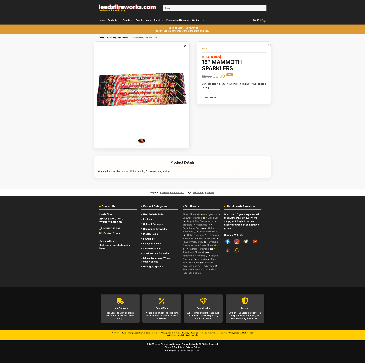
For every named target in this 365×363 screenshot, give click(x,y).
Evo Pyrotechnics (194, 241)
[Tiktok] (227, 250)
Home (101, 38)
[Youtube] (255, 242)
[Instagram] (236, 242)
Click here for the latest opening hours (115, 246)
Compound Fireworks (155, 229)
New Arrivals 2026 (153, 214)
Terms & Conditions (174, 347)
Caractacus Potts (192, 228)
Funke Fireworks (209, 245)
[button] (259, 20)
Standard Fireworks (193, 269)
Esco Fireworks (207, 238)
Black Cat (213, 217)
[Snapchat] (236, 250)
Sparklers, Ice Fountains (118, 38)
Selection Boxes (152, 243)
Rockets (147, 219)
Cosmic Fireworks (208, 231)
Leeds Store (105, 214)
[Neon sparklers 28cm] (269, 44)
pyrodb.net (194, 350)
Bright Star (198, 192)
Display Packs (150, 233)
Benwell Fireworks (193, 217)
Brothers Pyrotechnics (195, 224)
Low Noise (149, 238)
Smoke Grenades (152, 248)
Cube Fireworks (195, 235)
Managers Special (153, 266)
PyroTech (209, 266)
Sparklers (209, 192)
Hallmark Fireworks (199, 248)
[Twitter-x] (246, 242)
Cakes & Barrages (153, 224)
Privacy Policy (193, 347)
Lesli (202, 259)
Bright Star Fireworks (198, 221)
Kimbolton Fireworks (194, 255)
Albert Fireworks (192, 214)
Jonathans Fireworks (194, 252)
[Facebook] (227, 242)
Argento (210, 214)
